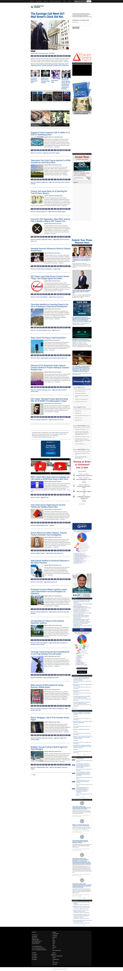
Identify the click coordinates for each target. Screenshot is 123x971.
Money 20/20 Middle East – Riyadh (84, 479)
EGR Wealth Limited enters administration (81, 906)
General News (39, 677)
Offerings (45, 1)
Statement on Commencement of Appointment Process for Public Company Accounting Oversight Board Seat (82, 737)
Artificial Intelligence (49, 64)
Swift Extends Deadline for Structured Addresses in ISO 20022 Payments (50, 561)
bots (56, 330)
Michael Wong (59, 137)
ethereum (65, 390)
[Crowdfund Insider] (37, 9)
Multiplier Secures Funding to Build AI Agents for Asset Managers (49, 748)
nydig (39, 710)
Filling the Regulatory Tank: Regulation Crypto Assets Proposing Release (82, 722)
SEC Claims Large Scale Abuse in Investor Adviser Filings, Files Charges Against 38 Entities (50, 277)
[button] (40, 466)
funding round (65, 767)
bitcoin (65, 738)
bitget (35, 65)
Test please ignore (80, 758)
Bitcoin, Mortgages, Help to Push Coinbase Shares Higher (50, 718)
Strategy (54, 940)
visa (53, 525)
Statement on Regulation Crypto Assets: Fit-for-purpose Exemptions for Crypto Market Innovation (82, 713)
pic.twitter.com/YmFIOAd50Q (51, 435)
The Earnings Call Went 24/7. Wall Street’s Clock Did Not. (48, 15)
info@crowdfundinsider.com (38, 946)
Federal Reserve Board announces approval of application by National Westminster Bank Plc (80, 841)
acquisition (46, 358)
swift (56, 582)
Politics (54, 938)
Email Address (75, 22)
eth (61, 390)
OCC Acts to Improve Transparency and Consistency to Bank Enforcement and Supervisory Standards (81, 678)
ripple (32, 241)
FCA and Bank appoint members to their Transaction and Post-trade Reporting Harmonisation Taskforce (81, 916)
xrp (36, 241)
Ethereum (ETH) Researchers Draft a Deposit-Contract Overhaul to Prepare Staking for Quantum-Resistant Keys (50, 367)
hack (58, 419)
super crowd (55, 677)
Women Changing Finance (57, 950)
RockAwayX (33, 613)
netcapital (58, 269)
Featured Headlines (40, 64)
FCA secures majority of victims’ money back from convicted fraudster (82, 921)
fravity (55, 553)
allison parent (54, 182)
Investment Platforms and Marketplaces (44, 269)
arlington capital (59, 239)
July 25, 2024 (52, 437)
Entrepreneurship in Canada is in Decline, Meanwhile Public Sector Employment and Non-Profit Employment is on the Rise (33, 96)
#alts (57, 434)
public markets (50, 65)
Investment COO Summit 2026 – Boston (84, 487)
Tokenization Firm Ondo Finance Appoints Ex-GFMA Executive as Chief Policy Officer (50, 161)
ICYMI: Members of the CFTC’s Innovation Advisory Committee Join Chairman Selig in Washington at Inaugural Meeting (83, 765)
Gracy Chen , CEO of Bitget (48, 53)
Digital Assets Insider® (35, 939)
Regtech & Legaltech (41, 553)
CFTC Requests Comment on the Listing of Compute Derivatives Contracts (83, 781)
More (69, 1)
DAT (64, 239)
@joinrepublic (35, 435)
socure (61, 553)
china (58, 330)
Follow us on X (82, 672)
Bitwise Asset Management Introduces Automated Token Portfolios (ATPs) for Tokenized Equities (81, 617)
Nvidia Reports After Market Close (80, 606)
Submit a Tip (54, 954)
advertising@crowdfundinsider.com (41, 949)
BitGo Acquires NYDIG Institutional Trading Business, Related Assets (47, 686)
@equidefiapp (42, 435)
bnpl (48, 497)
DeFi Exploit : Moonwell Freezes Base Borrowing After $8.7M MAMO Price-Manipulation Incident (49, 399)
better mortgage (60, 738)
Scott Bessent (63, 642)
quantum (32, 391)
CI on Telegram (34, 959)
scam (61, 297)
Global (49, 390)
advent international (53, 358)
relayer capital (66, 612)
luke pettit (54, 642)
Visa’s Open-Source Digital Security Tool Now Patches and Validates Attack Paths (48, 505)
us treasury (42, 644)
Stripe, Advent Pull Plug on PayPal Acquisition (48, 337)
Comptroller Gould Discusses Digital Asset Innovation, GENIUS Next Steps (81, 697)
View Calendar (82, 504)
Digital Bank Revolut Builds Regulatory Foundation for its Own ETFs (81, 611)
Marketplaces (38, 1)
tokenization (55, 65)
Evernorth (67, 239)
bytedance (64, 211)
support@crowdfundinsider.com (40, 947)
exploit (55, 419)
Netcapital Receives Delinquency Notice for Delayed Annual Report (50, 249)
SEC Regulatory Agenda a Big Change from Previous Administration (52, 97)
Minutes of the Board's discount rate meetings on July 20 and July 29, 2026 (80, 825)
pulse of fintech (52, 153)
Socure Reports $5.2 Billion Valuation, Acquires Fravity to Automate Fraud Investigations (49, 533)
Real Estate (50, 738)
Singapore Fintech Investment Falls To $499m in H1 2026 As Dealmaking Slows (50, 133)
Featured (32, 1)
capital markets (61, 182)
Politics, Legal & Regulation (42, 297)
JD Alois (58, 253)
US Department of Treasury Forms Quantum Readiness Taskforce (47, 621)
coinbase (32, 739)
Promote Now (51, 453)
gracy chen (39, 65)
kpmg (47, 153)
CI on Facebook (34, 954)
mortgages (37, 739)
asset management (57, 767)
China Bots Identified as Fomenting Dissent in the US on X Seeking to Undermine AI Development (49, 305)
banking (48, 582)
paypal (63, 358)
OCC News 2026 (79, 681)
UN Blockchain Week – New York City (84, 475)
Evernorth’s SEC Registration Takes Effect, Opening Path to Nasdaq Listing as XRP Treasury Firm (50, 220)
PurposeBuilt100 (49, 677)
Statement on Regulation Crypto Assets (81, 729)
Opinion (66, 64)
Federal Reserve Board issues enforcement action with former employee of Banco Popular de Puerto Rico (81, 808)
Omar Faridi (59, 165)
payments (59, 358)
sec (34, 241)
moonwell (61, 419)
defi (52, 419)
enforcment (54, 297)
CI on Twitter (34, 952)
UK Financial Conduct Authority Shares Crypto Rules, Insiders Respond (62, 97)
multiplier (33, 769)
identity (58, 553)
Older (33, 774)
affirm (45, 497)
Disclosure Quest (34, 937)
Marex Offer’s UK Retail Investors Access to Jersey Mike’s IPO (40, 125)
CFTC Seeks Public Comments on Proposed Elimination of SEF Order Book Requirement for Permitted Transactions (83, 773)
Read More (66, 61)
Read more (75, 716)
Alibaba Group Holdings (56, 211)
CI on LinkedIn (34, 955)
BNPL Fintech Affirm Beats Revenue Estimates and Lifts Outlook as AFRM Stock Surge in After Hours (50, 478)
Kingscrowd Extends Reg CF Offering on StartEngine (59, 125)
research (36, 391)
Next (69, 466)
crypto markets (60, 612)
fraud (58, 297)
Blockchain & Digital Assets (55, 1)
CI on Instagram (34, 957)
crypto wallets (58, 390)
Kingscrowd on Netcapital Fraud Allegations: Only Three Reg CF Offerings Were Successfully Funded (82, 623)
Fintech (64, 1)
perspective (44, 65)
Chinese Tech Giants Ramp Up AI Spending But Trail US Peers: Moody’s (49, 192)
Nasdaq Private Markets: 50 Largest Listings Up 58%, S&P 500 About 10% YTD (43, 97)
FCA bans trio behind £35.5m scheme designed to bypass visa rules (81, 910)
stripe (66, 358)
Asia (37, 153)
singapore (58, 153)
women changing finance (64, 65)
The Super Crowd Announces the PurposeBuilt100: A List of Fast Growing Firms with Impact (50, 652)
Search (89, 1)
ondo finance (67, 182)
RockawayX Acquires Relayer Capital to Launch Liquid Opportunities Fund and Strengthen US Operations (49, 591)
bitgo (37, 710)
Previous (32, 466)
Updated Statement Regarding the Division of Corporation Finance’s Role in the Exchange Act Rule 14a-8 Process (82, 746)
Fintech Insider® (34, 936)
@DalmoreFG (63, 434)
